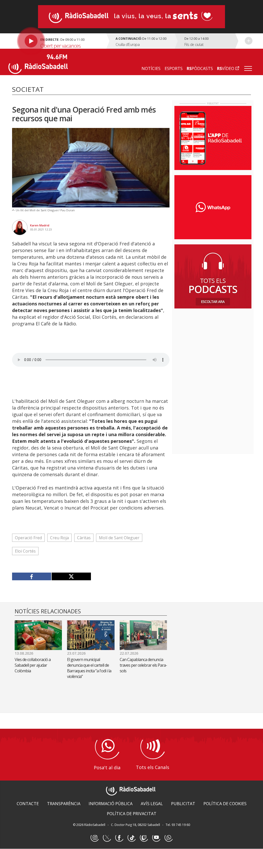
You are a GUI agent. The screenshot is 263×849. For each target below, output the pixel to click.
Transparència (63, 803)
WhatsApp (168, 837)
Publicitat (183, 803)
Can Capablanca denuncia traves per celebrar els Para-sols (143, 665)
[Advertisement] (212, 346)
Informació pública (111, 803)
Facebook (119, 837)
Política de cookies (225, 803)
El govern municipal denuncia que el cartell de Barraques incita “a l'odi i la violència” (89, 668)
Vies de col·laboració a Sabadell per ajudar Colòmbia (33, 665)
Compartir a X (71, 576)
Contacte (28, 803)
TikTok (131, 837)
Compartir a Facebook (31, 576)
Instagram (94, 837)
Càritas (84, 538)
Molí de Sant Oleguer (119, 538)
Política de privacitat (131, 813)
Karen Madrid (39, 225)
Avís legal (152, 803)
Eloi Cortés (25, 551)
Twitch (143, 837)
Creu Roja (59, 538)
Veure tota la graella (248, 41)
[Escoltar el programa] (58, 41)
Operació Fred (28, 538)
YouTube (156, 837)
